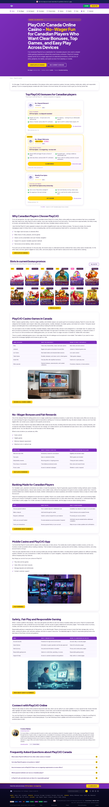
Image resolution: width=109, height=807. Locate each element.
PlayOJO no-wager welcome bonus (54, 153)
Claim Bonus (92, 786)
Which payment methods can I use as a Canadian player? (28, 772)
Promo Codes (52, 11)
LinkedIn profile (24, 744)
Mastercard (92, 795)
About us (56, 797)
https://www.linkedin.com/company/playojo (32, 717)
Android (91, 11)
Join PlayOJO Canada (37, 65)
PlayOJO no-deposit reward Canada (54, 116)
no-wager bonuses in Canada (65, 332)
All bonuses (36, 795)
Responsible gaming (82, 805)
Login (86, 6)
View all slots (54, 308)
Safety (59, 797)
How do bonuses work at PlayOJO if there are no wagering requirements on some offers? (37, 767)
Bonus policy (54, 805)
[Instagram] (93, 791)
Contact (97, 805)
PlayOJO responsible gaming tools (81, 631)
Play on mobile (18, 606)
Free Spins (41, 11)
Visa (77, 11)
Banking (71, 795)
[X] (95, 791)
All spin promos (77, 198)
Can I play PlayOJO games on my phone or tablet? (26, 762)
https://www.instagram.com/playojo (71, 715)
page (70, 1)
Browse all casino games (22, 402)
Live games (24, 795)
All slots (94, 264)
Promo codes (60, 795)
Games (16, 795)
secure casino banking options (76, 500)
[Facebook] (90, 791)
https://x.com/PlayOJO (89, 715)
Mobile (17, 797)
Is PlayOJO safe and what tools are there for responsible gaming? (30, 778)
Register (95, 6)
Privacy (67, 805)
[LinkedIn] (98, 791)
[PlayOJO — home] (11, 5)
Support (45, 797)
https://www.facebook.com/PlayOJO (43, 715)
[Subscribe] (86, 791)
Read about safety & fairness (24, 692)
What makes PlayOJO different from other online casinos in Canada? (31, 756)
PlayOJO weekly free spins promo (54, 188)
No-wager (42, 795)
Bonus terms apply (76, 163)
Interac (61, 11)
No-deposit (48, 795)
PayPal (69, 11)
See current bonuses (57, 65)
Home (13, 11)
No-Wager (21, 11)
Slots (20, 795)
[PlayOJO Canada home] (11, 791)
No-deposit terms (77, 126)
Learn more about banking (23, 529)
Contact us (50, 797)
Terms (41, 805)
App (21, 797)
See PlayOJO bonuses (21, 472)
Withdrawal (76, 795)
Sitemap (64, 797)
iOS (84, 11)
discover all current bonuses (34, 428)
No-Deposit (31, 11)
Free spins (54, 795)
